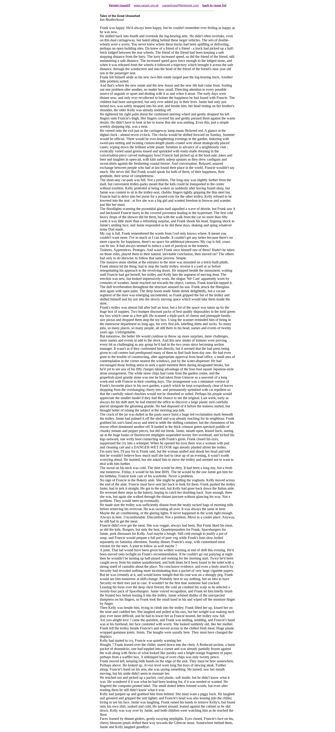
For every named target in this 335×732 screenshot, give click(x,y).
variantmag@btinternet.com (180, 5)
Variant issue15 (119, 5)
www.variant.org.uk (146, 5)
